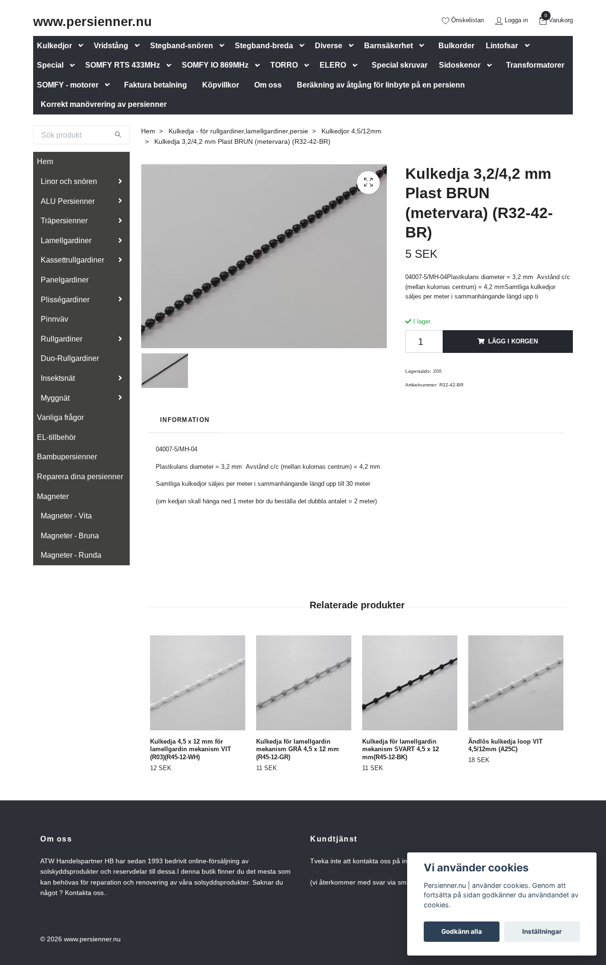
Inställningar (542, 931)
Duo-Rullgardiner (70, 358)
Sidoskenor (460, 65)
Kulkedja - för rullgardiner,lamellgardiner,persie (238, 131)
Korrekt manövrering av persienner (104, 104)
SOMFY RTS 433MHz (122, 65)
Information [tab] (184, 419)
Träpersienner (64, 221)
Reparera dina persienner (80, 477)
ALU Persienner (68, 201)
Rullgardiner (61, 339)
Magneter (53, 496)
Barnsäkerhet (388, 46)
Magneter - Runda (71, 555)
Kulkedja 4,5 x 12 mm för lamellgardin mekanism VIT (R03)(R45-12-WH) (190, 749)
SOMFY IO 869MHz (215, 65)
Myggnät (55, 398)
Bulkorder (456, 46)
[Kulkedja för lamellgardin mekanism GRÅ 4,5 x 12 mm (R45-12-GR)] (303, 682)
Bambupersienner (67, 457)
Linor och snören (69, 181)
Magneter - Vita (66, 516)
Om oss (268, 85)
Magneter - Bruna (70, 536)
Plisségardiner (65, 300)
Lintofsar (502, 46)
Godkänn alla (461, 931)
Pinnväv (54, 319)
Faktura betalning (155, 85)
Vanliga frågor (60, 417)
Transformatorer (535, 65)
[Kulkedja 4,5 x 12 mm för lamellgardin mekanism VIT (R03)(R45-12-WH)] (197, 682)
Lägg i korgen (513, 341)
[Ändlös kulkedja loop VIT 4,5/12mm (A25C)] (515, 682)
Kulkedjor (54, 46)
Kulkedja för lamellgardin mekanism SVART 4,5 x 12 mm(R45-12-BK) (400, 749)
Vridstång (111, 46)
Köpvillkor (220, 85)
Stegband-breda (264, 46)
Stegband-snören (181, 46)
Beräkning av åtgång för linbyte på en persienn (381, 85)
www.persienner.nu (92, 21)
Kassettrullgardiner (72, 260)
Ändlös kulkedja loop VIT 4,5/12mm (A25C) (505, 745)
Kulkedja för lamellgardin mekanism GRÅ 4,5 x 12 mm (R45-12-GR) (297, 749)
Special (50, 65)
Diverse (328, 46)
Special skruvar (400, 65)
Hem (45, 162)
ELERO (333, 65)
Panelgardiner (65, 280)
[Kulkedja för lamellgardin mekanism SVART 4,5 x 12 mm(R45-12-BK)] (409, 682)
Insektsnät (58, 378)
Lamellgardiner (66, 241)
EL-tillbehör (56, 437)
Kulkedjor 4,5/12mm (351, 131)
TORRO (284, 65)
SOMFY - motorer (67, 85)
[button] (83, 45)
